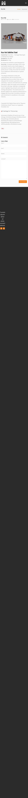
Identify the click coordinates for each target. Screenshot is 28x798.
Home (18, 9)
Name (2, 143)
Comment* (3, 159)
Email (2, 148)
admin (10, 19)
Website (2, 153)
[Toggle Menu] (26, 3)
